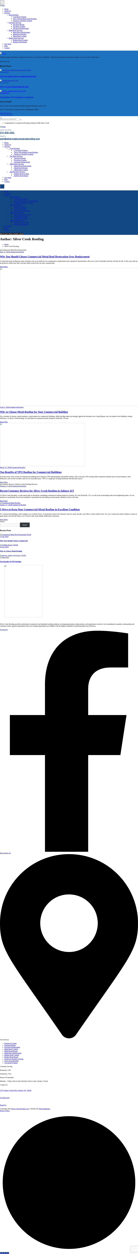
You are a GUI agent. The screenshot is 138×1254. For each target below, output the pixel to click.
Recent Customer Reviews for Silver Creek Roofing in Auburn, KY (37, 490)
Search (2, 521)
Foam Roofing (14, 15)
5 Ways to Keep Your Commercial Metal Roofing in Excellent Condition (40, 509)
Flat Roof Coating (19, 26)
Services (7, 13)
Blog (6, 46)
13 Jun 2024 (4, 72)
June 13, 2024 (5, 252)
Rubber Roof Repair (20, 42)
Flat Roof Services (15, 23)
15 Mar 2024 (4, 93)
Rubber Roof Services (16, 38)
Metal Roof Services (16, 30)
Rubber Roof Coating (20, 40)
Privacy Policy (5, 1111)
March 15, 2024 (5, 467)
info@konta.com (5, 113)
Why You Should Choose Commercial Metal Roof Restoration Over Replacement (45, 256)
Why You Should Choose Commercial (14, 541)
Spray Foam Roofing (11, 1061)
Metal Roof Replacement (21, 32)
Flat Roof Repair (18, 24)
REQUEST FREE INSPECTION (11, 234)
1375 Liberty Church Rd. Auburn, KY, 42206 (15, 1090)
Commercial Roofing (17, 252)
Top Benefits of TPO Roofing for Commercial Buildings (31, 472)
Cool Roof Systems (19, 17)
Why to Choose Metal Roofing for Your (14, 87)
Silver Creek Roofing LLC (20, 1109)
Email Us (3, 1105)
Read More (4, 267)
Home (6, 9)
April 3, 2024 (4, 407)
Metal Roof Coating (20, 36)
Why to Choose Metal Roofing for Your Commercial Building (34, 411)
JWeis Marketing (44, 1109)
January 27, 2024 (6, 505)
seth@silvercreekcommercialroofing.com (20, 139)
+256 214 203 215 (6, 115)
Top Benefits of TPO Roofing (10, 562)
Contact (7, 48)
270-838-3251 (7, 132)
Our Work (7, 44)
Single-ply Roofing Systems (22, 21)
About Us (7, 11)
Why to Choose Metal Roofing (11, 551)
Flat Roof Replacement (21, 28)
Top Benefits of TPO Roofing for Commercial (16, 97)
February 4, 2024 (6, 486)
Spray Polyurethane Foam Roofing (25, 19)
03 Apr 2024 (4, 82)
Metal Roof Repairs (19, 34)
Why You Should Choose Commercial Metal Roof (18, 76)
